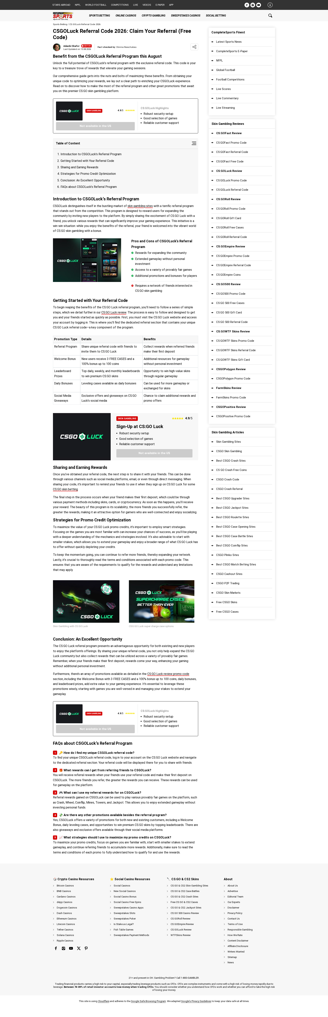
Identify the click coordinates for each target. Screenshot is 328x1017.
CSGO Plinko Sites (227, 555)
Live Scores (223, 89)
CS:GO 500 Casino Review (185, 913)
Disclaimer (233, 907)
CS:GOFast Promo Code (231, 142)
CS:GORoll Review (180, 918)
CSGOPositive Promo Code (233, 416)
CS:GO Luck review (113, 312)
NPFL (78, 4)
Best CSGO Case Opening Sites (235, 526)
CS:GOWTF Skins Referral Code (236, 350)
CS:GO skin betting (65, 489)
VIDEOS (147, 4)
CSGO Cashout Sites (229, 574)
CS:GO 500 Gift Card (229, 312)
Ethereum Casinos (66, 918)
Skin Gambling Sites (228, 441)
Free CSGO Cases (227, 611)
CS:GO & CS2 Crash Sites (184, 896)
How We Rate (235, 935)
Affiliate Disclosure (238, 946)
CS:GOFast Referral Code (232, 152)
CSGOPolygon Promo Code (233, 378)
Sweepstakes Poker (125, 918)
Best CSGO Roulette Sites (232, 517)
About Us (233, 885)
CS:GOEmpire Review (182, 924)
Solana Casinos (65, 935)
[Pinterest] (86, 948)
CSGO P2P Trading (227, 583)
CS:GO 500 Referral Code (232, 322)
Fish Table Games (123, 929)
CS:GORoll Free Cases (230, 227)
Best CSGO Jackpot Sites (232, 507)
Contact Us (234, 918)
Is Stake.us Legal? (124, 924)
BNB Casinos (64, 891)
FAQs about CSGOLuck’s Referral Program (89, 187)
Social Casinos (122, 885)
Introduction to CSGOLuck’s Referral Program (91, 154)
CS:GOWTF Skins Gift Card (233, 359)
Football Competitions (230, 79)
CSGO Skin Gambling (229, 451)
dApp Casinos (64, 902)
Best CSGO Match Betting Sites (236, 564)
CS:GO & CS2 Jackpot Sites (186, 907)
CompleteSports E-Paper (232, 51)
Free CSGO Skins (226, 602)
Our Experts (234, 902)
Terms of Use (235, 924)
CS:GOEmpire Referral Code (233, 265)
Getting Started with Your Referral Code (87, 161)
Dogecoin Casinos (67, 907)
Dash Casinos (64, 913)
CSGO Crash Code (227, 479)
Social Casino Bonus (125, 896)
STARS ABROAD (61, 4)
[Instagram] (252, 5)
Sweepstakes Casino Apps (129, 907)
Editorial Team (235, 896)
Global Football (225, 70)
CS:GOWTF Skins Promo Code (235, 340)
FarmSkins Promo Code (231, 397)
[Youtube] (258, 5)
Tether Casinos (65, 929)
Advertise (233, 891)
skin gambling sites (140, 206)
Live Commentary (227, 98)
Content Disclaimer (238, 940)
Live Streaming (225, 107)
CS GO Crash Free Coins (231, 470)
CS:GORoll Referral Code (231, 237)
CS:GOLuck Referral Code (232, 189)
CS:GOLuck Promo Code (231, 180)
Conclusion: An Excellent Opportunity (85, 180)
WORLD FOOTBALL (95, 4)
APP (171, 4)
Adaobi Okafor (71, 46)
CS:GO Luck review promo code (168, 674)
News (231, 962)
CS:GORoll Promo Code (230, 208)
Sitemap (232, 957)
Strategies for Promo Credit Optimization (88, 174)
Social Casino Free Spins (127, 902)
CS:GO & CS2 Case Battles (185, 891)
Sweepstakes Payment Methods (131, 935)
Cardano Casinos (66, 896)
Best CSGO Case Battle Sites (234, 536)
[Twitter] (78, 948)
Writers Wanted (236, 951)
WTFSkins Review (181, 935)
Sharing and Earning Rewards (79, 167)
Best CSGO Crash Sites (231, 460)
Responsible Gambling (240, 929)
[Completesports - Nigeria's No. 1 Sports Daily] (66, 15)
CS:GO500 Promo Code (230, 293)
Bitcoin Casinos (65, 885)
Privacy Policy (235, 913)
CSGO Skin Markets (228, 592)
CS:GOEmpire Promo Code (232, 256)
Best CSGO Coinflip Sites (232, 545)
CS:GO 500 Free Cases (230, 303)
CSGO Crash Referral (229, 489)
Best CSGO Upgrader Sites (232, 498)
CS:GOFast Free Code (230, 161)
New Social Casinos (125, 891)
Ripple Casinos (65, 940)
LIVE (135, 4)
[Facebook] (246, 5)
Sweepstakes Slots (124, 913)
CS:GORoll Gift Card (228, 218)
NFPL (219, 60)
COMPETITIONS (120, 4)
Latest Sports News (229, 41)
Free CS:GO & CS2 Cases (184, 902)
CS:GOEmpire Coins (228, 274)
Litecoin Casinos (66, 924)
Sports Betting (60, 24)
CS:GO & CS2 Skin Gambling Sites (189, 885)
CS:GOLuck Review (181, 929)
